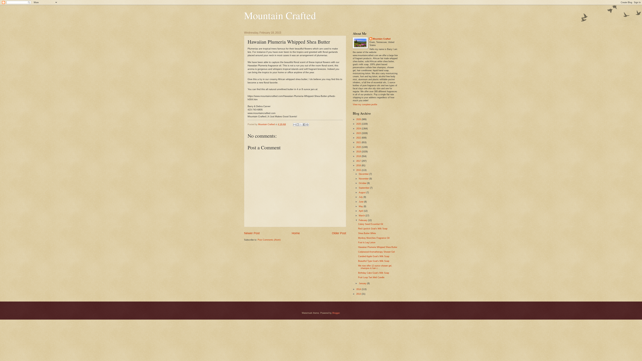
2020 (359, 147)
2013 (359, 294)
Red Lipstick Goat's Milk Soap (372, 228)
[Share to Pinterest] (307, 124)
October (363, 183)
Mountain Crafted (280, 15)
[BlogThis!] (297, 124)
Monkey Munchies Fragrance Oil (374, 238)
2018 (359, 156)
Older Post (339, 233)
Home (296, 233)
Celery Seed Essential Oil (370, 224)
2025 (359, 124)
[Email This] (294, 124)
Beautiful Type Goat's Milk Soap (373, 261)
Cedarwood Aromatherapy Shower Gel (376, 252)
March (362, 215)
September (364, 188)
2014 (359, 289)
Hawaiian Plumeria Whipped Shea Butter (377, 247)
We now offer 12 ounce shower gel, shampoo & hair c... (375, 266)
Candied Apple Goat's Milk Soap (373, 256)
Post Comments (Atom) (269, 240)
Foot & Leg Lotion (366, 242)
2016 (359, 165)
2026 (359, 119)
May (361, 206)
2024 (359, 128)
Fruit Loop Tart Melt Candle (371, 277)
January (363, 283)
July (361, 197)
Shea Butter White (367, 233)
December (364, 174)
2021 (359, 142)
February (363, 220)
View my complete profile (365, 104)
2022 (359, 137)
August (362, 192)
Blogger (336, 313)
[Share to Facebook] (304, 124)
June (361, 201)
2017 (359, 161)
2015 (359, 170)
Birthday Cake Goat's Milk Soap (373, 273)
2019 (359, 151)
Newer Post (252, 233)
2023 (359, 133)
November (364, 178)
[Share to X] (301, 124)
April (361, 211)
